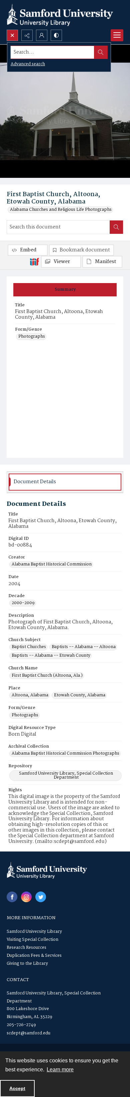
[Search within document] (116, 227)
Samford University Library (34, 931)
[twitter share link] (40, 897)
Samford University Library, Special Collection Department (66, 775)
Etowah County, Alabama (79, 695)
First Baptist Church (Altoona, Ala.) (47, 675)
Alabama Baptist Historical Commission (52, 564)
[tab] (65, 289)
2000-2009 (23, 603)
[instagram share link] (26, 897)
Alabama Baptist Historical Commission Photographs (65, 753)
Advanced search (28, 64)
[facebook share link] (12, 897)
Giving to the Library (27, 963)
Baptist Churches (29, 647)
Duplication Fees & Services (34, 955)
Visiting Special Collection (32, 939)
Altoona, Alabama (30, 695)
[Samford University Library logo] (60, 14)
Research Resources (26, 947)
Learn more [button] (60, 1069)
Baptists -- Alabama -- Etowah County (51, 655)
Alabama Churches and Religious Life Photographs (61, 209)
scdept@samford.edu (28, 1033)
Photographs (31, 336)
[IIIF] (34, 261)
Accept (17, 1088)
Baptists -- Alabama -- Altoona (84, 647)
